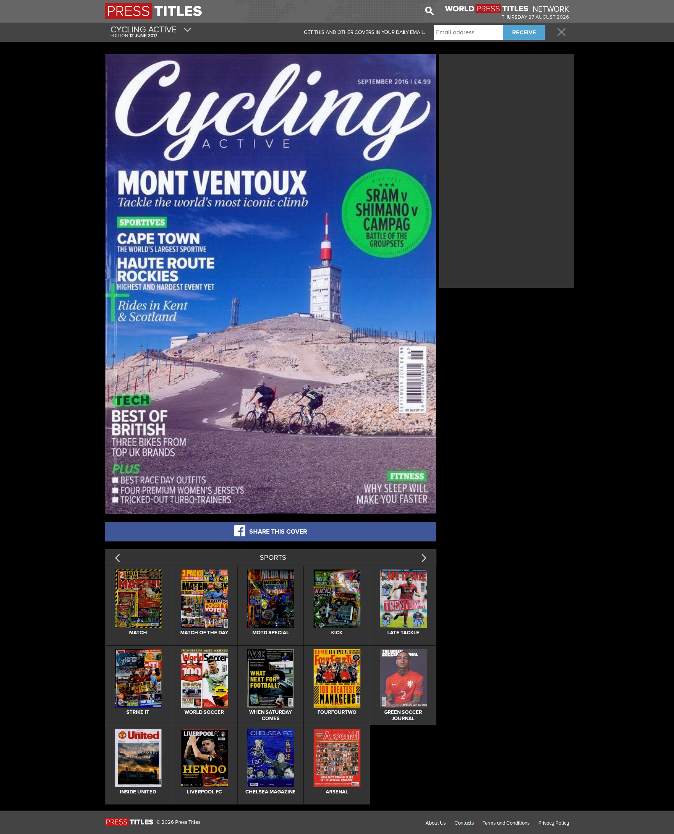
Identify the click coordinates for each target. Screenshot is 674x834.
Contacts (464, 823)
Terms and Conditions (506, 823)
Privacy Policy (553, 823)
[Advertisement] (506, 110)
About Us (436, 823)
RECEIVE (524, 32)
